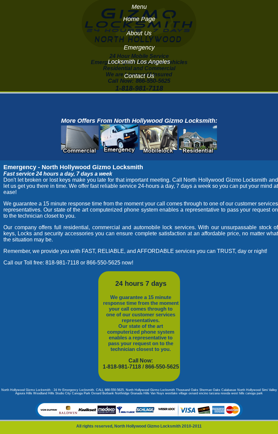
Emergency (139, 47)
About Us (139, 33)
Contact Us (139, 76)
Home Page (139, 19)
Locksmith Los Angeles (139, 61)
